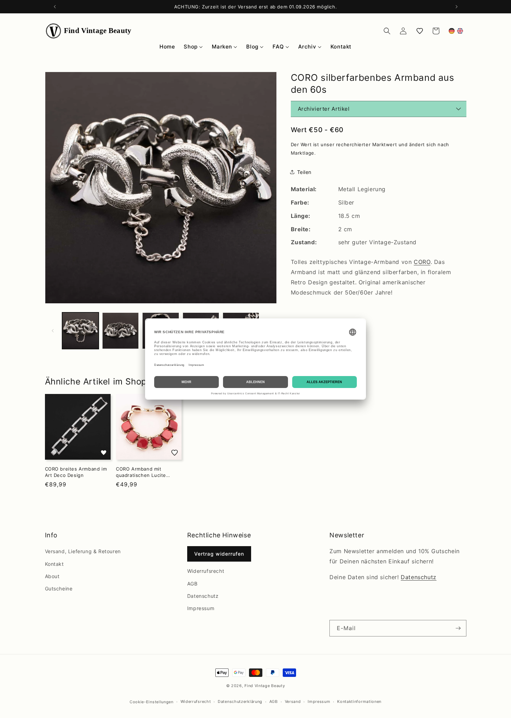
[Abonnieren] (458, 628)
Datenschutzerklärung (240, 701)
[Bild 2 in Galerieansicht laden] (120, 330)
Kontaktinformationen (359, 701)
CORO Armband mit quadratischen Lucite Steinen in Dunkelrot (141, 472)
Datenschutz (203, 596)
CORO (422, 261)
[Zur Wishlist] (103, 452)
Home (167, 46)
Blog (252, 46)
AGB (192, 584)
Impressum (200, 608)
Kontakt (341, 46)
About (52, 576)
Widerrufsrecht (205, 571)
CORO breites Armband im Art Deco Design (76, 472)
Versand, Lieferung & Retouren (83, 551)
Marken (222, 46)
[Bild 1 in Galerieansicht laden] (80, 330)
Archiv (307, 46)
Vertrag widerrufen (219, 554)
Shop (190, 46)
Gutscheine (59, 588)
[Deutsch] (451, 30)
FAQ (278, 46)
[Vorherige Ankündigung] (55, 6)
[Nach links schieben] (52, 330)
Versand (293, 701)
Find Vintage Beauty (264, 685)
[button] (387, 31)
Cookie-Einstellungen (151, 701)
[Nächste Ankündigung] (456, 6)
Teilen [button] (304, 172)
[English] (460, 30)
